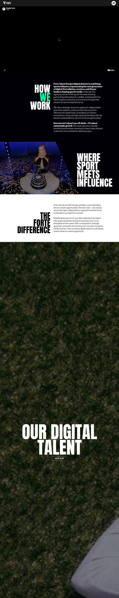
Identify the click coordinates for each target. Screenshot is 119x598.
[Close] (113, 3)
